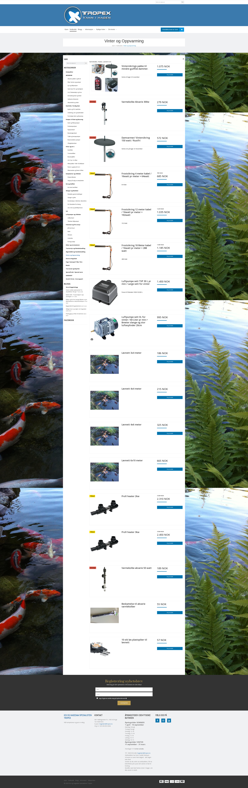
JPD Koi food (71, 228)
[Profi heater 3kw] (104, 544)
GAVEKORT (69, 275)
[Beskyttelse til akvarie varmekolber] (104, 616)
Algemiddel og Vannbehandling (75, 252)
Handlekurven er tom (170, 29)
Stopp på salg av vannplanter (76, 180)
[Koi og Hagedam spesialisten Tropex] (124, 15)
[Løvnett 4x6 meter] (104, 437)
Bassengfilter (71, 157)
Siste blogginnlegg (72, 287)
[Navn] (124, 689)
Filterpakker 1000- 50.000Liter (76, 163)
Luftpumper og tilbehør (73, 214)
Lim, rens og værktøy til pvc (75, 208)
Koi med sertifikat (72, 187)
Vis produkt (170, 75)
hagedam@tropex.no (143, 753)
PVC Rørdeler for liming (74, 204)
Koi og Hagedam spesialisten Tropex (78, 716)
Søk (182, 2)
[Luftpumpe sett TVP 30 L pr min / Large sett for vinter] (104, 294)
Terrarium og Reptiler (73, 269)
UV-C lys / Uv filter (72, 160)
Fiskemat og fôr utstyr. (73, 225)
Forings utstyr (71, 241)
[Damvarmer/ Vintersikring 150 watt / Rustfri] (104, 150)
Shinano (70, 235)
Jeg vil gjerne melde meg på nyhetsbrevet (120, 698)
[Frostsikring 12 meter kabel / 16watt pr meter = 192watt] (104, 222)
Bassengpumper (72, 133)
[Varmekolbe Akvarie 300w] (104, 114)
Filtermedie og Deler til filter (76, 170)
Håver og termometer (73, 245)
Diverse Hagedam (71, 258)
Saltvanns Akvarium (73, 99)
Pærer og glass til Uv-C (74, 167)
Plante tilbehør (72, 177)
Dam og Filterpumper (74, 123)
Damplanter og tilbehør (73, 174)
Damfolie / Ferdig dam (73, 106)
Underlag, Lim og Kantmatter (76, 113)
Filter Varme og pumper (74, 82)
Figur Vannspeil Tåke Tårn (74, 262)
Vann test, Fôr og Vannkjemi (75, 89)
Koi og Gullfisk (70, 184)
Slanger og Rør (72, 197)
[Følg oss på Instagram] (163, 720)
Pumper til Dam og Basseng (74, 119)
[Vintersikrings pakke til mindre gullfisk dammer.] (104, 78)
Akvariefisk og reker (73, 102)
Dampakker (69, 72)
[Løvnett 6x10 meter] (104, 473)
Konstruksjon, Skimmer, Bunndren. (77, 201)
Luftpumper (71, 218)
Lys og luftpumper (73, 85)
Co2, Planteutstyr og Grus (75, 92)
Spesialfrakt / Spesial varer (74, 272)
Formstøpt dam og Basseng (75, 116)
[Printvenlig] (183, 59)
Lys (67, 211)
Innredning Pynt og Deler (74, 96)
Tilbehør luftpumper (73, 221)
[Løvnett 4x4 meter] (104, 401)
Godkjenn (124, 703)
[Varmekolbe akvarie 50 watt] (104, 580)
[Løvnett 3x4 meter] (104, 365)
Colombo (70, 238)
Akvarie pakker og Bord (74, 79)
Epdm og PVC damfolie (74, 109)
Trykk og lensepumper (74, 136)
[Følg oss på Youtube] (169, 720)
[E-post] (124, 694)
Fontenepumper (72, 126)
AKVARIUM (69, 75)
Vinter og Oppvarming (73, 255)
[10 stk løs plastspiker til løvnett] (104, 652)
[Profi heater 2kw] (104, 509)
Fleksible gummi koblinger (75, 194)
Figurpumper (71, 129)
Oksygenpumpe (72, 143)
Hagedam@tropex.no (106, 724)
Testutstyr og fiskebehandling (75, 248)
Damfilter (70, 150)
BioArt (68, 265)
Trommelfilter (71, 153)
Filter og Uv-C (70, 146)
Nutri (69, 231)
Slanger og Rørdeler (72, 191)
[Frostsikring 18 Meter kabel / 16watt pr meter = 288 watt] (104, 258)
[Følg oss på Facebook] (157, 720)
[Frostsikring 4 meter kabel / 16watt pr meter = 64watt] (104, 186)
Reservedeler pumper (74, 140)
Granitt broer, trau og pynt (74, 279)
